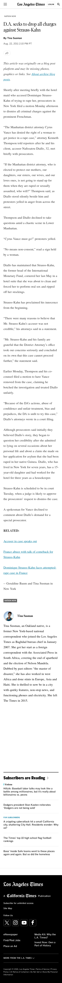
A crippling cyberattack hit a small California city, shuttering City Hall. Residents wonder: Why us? (30, 825)
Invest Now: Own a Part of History (44, 944)
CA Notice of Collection (19, 972)
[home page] (31, 4)
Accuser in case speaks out (20, 541)
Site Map (7, 909)
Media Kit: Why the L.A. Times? (45, 936)
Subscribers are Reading (24, 777)
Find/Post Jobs (11, 940)
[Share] (7, 53)
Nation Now (10, 16)
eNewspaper (10, 934)
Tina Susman (14, 38)
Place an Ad (10, 946)
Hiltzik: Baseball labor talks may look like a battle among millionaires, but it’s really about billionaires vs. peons (29, 791)
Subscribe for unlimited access (18, 903)
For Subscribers (11, 817)
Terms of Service (42, 969)
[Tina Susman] (8, 616)
